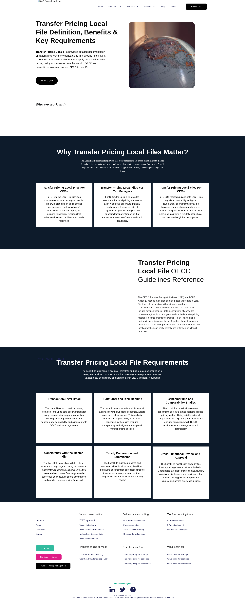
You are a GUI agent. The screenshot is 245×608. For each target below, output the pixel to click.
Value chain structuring (133, 529)
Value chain (173, 546)
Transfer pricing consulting (91, 554)
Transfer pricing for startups (135, 554)
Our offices (40, 529)
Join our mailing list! (122, 584)
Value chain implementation (92, 529)
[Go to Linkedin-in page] (113, 589)
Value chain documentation (92, 534)
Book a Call (47, 80)
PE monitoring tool (175, 525)
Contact (173, 6)
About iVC (112, 6)
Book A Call (196, 6)
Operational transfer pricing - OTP (93, 559)
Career (39, 534)
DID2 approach (87, 520)
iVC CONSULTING (50, 359)
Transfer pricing (132, 546)
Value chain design (88, 525)
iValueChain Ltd (125, 595)
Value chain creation (91, 514)
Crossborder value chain (134, 534)
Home (100, 6)
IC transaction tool (175, 520)
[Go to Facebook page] (133, 589)
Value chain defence (89, 538)
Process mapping (131, 525)
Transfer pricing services (93, 546)
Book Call (45, 548)
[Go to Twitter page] (124, 589)
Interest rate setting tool (177, 529)
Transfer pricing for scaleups (136, 559)
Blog (163, 6)
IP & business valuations (134, 520)
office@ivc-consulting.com (127, 597)
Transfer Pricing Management (53, 566)
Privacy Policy (143, 597)
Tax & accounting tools (180, 514)
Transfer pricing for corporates (137, 563)
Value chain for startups (177, 554)
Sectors (147, 6)
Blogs (38, 525)
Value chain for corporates (179, 563)
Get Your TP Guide (48, 557)
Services (131, 6)
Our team (40, 520)
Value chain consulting (136, 514)
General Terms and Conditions (162, 597)
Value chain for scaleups (178, 559)
